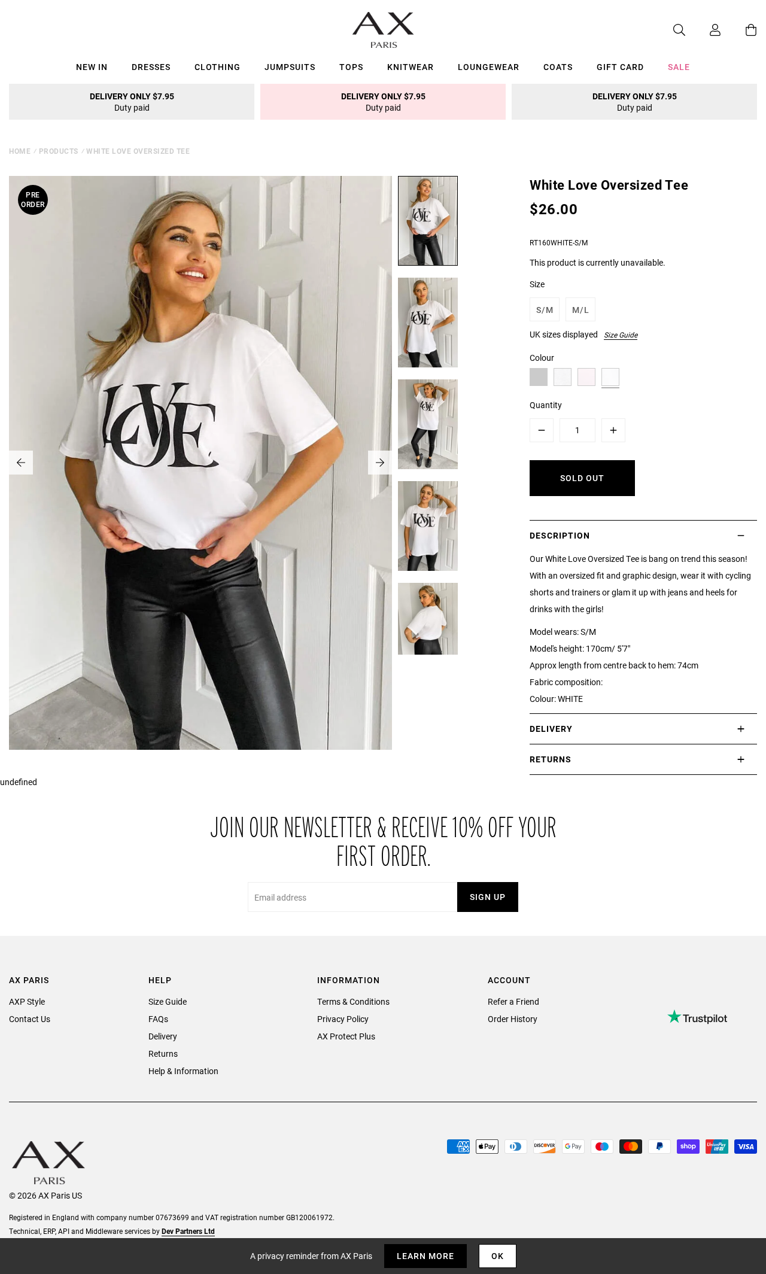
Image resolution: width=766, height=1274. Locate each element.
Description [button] (560, 535)
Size (537, 284)
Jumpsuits (290, 66)
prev (21, 463)
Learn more (425, 1255)
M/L (580, 309)
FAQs (158, 1018)
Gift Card (620, 66)
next (380, 463)
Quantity (546, 405)
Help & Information (183, 1071)
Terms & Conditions (353, 1001)
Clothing (217, 66)
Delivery (162, 1036)
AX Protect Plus (346, 1036)
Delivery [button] (551, 728)
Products (58, 151)
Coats (558, 66)
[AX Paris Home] (383, 30)
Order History (512, 1018)
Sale (679, 66)
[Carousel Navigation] (200, 463)
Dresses (151, 66)
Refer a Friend (513, 1001)
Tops (351, 66)
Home (20, 151)
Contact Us (29, 1018)
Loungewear (488, 66)
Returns (163, 1053)
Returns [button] (551, 759)
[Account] (703, 30)
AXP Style (27, 1001)
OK (497, 1255)
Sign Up (488, 896)
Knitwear (410, 66)
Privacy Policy (343, 1018)
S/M (545, 309)
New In (92, 66)
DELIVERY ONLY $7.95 (132, 101)
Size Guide (620, 334)
